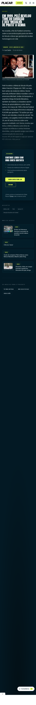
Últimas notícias (9, 289)
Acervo (4, 11)
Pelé (13, 209)
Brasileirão (7, 293)
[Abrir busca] (26, 3)
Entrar (10, 185)
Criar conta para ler (15, 179)
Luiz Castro (8, 50)
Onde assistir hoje (23, 289)
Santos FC (20, 209)
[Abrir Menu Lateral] (33, 3)
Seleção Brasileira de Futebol (10, 212)
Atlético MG (6, 209)
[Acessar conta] (30, 3)
